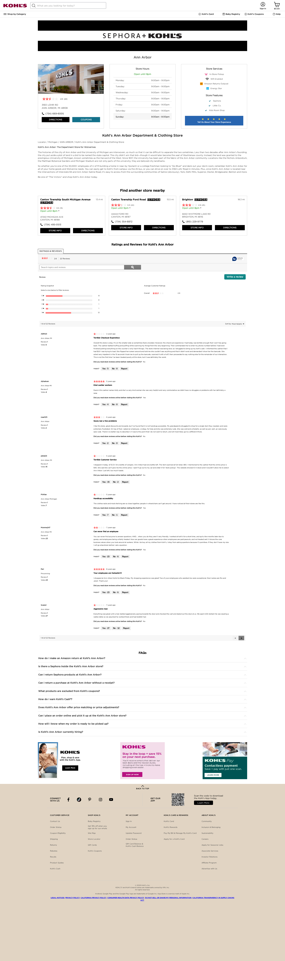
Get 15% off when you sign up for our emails (97, 827)
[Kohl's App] (60, 760)
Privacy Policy (72, 898)
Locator (42, 142)
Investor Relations (209, 857)
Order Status (55, 827)
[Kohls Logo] (15, 7)
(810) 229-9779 (194, 221)
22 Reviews (66, 258)
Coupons (86, 119)
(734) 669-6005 (54, 113)
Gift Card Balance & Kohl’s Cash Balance (135, 845)
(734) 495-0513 (52, 224)
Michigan (53, 142)
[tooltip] (238, 259)
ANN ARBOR (67, 142)
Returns (53, 845)
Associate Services (210, 851)
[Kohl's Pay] (225, 760)
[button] (241, 638)
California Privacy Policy (93, 898)
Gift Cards (92, 845)
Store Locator (94, 839)
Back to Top (142, 788)
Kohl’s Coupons (95, 851)
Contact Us (55, 821)
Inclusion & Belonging (211, 827)
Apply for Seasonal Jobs (212, 845)
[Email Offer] (142, 760)
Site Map (92, 833)
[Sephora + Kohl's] (142, 50)
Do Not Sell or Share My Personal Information (168, 898)
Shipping (54, 839)
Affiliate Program (209, 863)
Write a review (236, 277)
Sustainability (207, 833)
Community (207, 821)
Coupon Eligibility (58, 833)
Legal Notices (57, 898)
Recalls (53, 857)
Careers (205, 839)
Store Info (55, 230)
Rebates (53, 851)
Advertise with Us (209, 868)
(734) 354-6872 (123, 221)
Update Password (133, 833)
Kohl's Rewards (170, 827)
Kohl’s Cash (55, 868)
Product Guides (57, 863)
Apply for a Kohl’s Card (174, 839)
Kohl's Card (169, 821)
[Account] (262, 4)
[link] (47, 258)
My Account (131, 827)
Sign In (129, 821)
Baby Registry (94, 821)
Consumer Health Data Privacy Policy (125, 898)
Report (124, 369)
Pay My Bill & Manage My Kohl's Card (180, 833)
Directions (55, 119)
